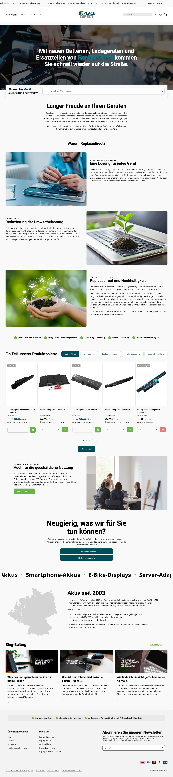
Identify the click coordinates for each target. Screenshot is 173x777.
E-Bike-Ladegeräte (47, 748)
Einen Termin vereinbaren (86, 551)
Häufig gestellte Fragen (18, 748)
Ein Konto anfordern (86, 558)
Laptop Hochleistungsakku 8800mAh (148, 410)
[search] (103, 91)
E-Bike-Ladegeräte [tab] (132, 354)
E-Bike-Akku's (45, 744)
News (10, 737)
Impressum (40, 770)
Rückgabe (12, 744)
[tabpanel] (86, 407)
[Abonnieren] (162, 748)
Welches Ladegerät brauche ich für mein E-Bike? (29, 679)
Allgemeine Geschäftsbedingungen (19, 770)
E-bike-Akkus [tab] (89, 354)
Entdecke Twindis (24, 491)
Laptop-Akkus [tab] (70, 354)
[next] (94, 440)
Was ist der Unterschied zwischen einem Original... (83, 679)
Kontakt (11, 740)
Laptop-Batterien (46, 737)
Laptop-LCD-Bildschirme (50, 751)
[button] (138, 14)
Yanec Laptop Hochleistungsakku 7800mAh (21, 410)
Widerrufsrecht (53, 770)
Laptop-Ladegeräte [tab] (109, 354)
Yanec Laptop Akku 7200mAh (52, 409)
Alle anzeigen (86, 449)
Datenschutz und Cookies (72, 770)
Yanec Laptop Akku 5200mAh (84, 409)
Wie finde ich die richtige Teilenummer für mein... (141, 679)
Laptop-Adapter (46, 740)
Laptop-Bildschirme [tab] (156, 354)
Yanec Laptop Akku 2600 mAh (117, 409)
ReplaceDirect (157, 770)
